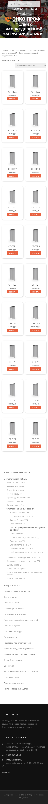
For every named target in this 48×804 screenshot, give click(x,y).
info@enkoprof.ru (14, 759)
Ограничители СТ (17, 523)
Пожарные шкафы (12, 602)
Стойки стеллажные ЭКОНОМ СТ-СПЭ (26, 552)
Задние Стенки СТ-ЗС (19, 520)
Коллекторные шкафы (14, 608)
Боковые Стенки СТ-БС (19, 512)
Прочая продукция (15, 501)
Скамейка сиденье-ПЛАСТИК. (17, 591)
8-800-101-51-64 (24, 9)
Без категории (10, 597)
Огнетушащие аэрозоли (15, 614)
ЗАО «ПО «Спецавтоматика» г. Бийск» (21, 671)
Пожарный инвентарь (14, 683)
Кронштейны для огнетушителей (19, 648)
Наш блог (6, 772)
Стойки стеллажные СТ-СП (21, 548)
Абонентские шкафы (16, 482)
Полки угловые (16, 533)
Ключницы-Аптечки (15, 486)
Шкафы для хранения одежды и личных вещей (24, 573)
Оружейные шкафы (15, 490)
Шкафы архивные (14, 565)
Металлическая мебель (26, 50)
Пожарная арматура (13, 631)
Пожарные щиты (11, 677)
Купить (12, 99)
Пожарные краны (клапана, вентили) (21, 620)
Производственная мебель (19, 497)
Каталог (13, 50)
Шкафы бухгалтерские (16, 568)
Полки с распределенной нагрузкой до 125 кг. (27, 528)
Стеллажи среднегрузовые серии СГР (23, 557)
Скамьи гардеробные (16, 505)
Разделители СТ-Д (17, 541)
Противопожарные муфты (16, 689)
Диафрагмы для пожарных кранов (19, 654)
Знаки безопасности (13, 660)
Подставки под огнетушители (17, 643)
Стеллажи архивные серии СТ (21, 508)
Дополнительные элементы (22, 516)
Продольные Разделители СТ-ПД (24, 537)
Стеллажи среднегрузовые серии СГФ (23, 561)
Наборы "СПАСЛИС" (13, 585)
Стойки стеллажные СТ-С (20, 545)
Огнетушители (10, 637)
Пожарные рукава (12, 625)
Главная (5, 50)
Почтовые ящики (14, 494)
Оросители (9, 666)
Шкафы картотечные (16, 578)
